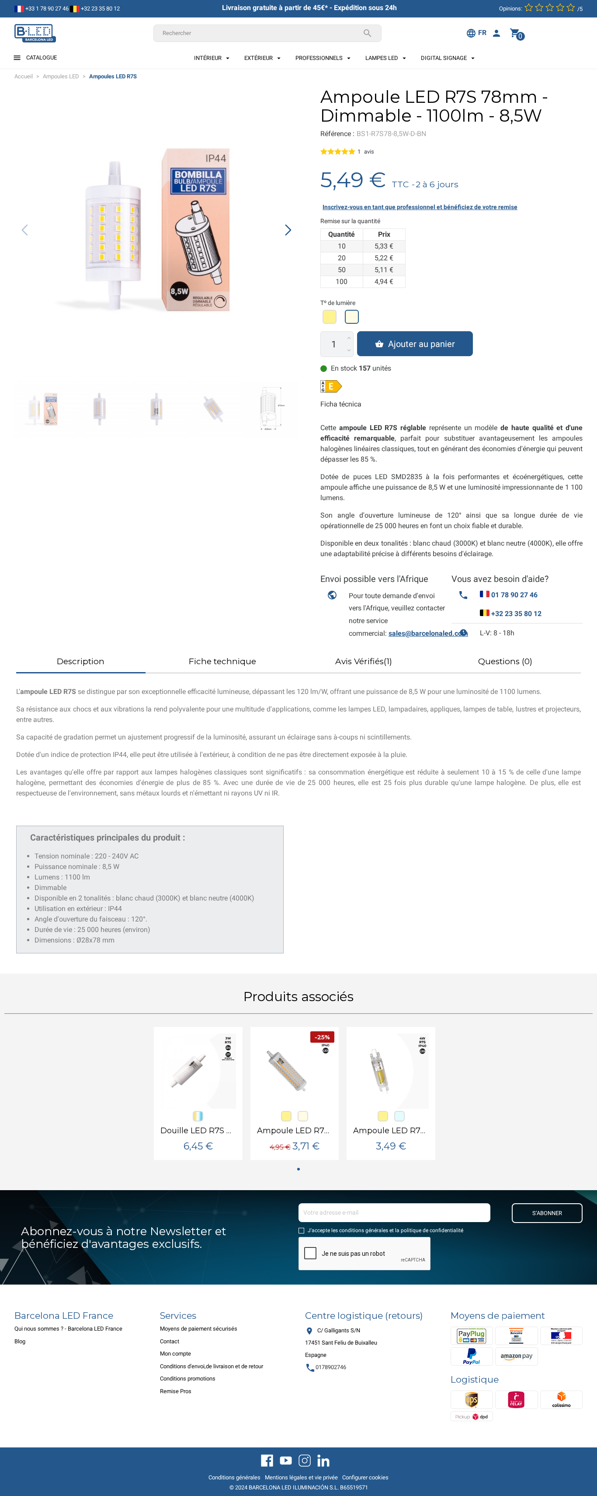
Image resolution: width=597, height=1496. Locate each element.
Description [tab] (80, 661)
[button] (288, 229)
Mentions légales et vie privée (301, 1477)
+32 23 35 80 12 (100, 8)
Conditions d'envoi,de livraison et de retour (211, 1366)
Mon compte (175, 1353)
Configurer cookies (365, 1477)
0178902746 (325, 1367)
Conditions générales (234, 1477)
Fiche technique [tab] (222, 661)
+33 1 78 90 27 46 (46, 8)
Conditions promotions (187, 1378)
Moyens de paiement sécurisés (198, 1328)
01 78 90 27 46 (514, 595)
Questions (505, 661)
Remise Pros (175, 1391)
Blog (19, 1341)
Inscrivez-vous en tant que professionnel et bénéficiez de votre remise (420, 206)
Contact (169, 1341)
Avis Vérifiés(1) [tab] (363, 661)
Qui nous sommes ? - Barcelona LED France (68, 1328)
